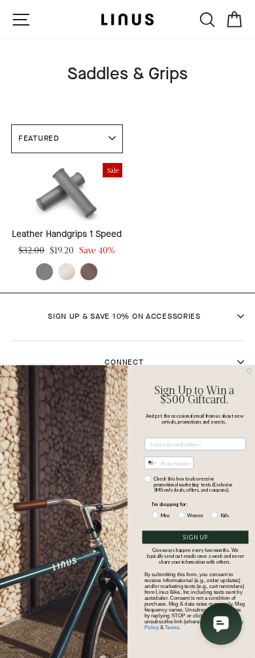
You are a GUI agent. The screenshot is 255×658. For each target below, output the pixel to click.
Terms (172, 628)
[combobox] (150, 463)
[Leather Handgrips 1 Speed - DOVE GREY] (44, 271)
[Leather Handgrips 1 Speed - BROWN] (88, 271)
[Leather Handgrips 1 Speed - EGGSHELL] (66, 271)
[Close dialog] (249, 371)
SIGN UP (195, 537)
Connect (124, 362)
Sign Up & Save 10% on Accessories (124, 316)
